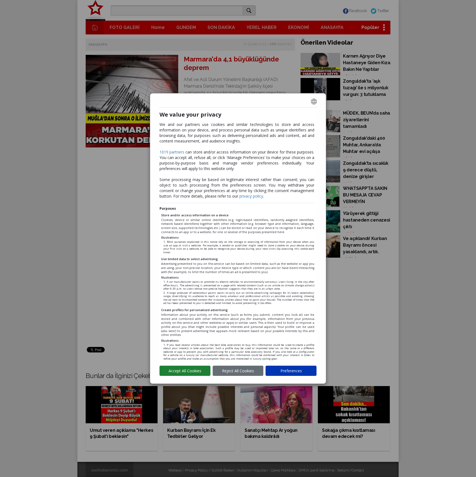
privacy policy (251, 196)
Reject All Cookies (238, 370)
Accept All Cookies (185, 370)
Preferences (291, 370)
